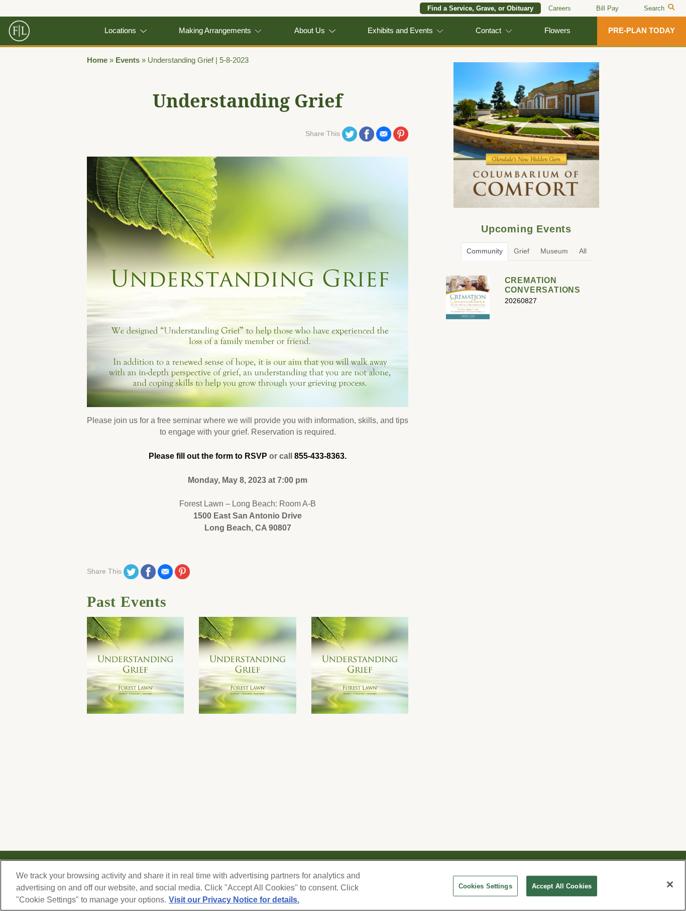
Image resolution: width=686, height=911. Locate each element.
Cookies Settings (485, 886)
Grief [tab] (521, 251)
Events (128, 60)
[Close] (670, 884)
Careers (559, 8)
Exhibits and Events (400, 31)
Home (97, 60)
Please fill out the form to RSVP (208, 456)
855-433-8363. (320, 456)
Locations (120, 31)
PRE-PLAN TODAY (641, 31)
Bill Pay (607, 8)
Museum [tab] (554, 251)
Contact (488, 31)
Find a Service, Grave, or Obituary (480, 8)
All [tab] (583, 251)
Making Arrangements (215, 31)
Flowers (557, 31)
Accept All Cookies (562, 886)
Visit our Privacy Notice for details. (234, 899)
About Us (309, 31)
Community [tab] (485, 251)
